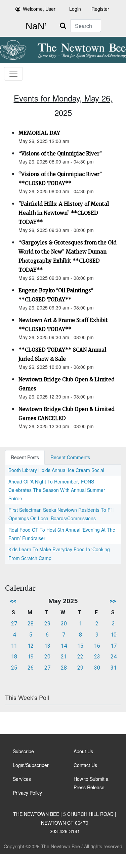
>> (113, 601)
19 (31, 656)
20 (47, 656)
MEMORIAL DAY (39, 133)
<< (13, 601)
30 (64, 623)
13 (47, 646)
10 (114, 634)
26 (31, 668)
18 (14, 656)
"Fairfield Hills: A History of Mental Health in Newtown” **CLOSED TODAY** (63, 213)
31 (114, 668)
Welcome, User (39, 8)
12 (31, 646)
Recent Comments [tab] (70, 457)
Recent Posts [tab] (25, 457)
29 (47, 623)
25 (14, 668)
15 (80, 646)
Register (100, 8)
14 (64, 646)
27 (14, 623)
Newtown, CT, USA (34, 26)
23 (97, 656)
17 (114, 646)
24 (114, 656)
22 (80, 656)
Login (75, 8)
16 (97, 646)
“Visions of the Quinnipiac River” (60, 153)
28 (31, 623)
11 (14, 646)
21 (64, 656)
